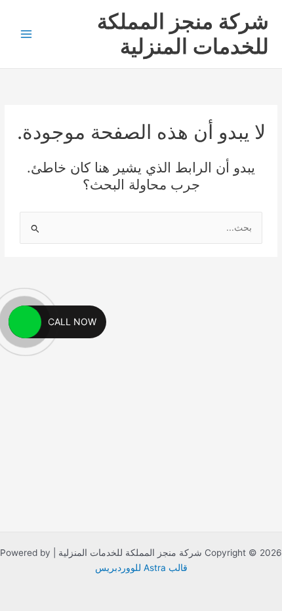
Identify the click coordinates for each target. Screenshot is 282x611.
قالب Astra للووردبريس (141, 567)
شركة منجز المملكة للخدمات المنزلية (183, 34)
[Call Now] (25, 322)
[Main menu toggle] (26, 34)
